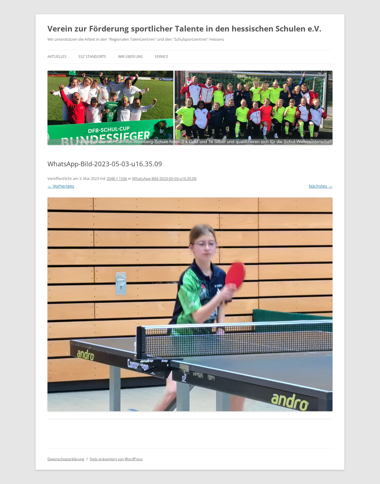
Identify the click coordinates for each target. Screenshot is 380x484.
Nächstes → (320, 186)
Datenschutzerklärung (66, 458)
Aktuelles (57, 56)
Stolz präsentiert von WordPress (116, 458)
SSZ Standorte (92, 56)
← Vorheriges (61, 186)
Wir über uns (130, 56)
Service (161, 56)
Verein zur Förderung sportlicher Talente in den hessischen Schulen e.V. (184, 28)
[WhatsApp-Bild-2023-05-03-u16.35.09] (190, 304)
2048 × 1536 (117, 178)
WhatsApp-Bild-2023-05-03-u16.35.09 (164, 178)
